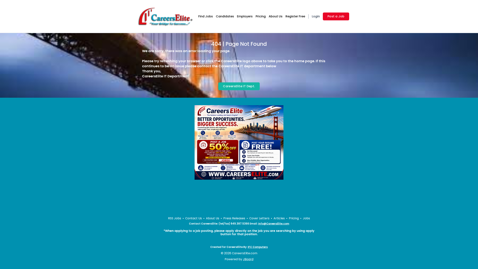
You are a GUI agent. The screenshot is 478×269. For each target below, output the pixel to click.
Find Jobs (205, 16)
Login (316, 16)
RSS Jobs (174, 218)
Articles (279, 218)
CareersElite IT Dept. (239, 86)
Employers (245, 16)
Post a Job (336, 16)
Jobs (306, 218)
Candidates (225, 16)
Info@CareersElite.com (273, 223)
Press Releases (234, 218)
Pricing (261, 16)
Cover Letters (259, 218)
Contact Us (193, 218)
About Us (276, 16)
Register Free (295, 16)
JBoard (248, 259)
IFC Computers (258, 247)
